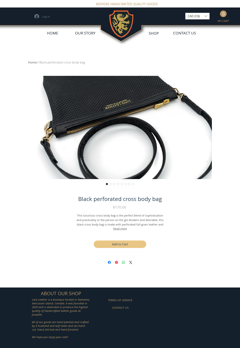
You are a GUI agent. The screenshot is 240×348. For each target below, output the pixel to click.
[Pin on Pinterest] (116, 262)
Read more (120, 228)
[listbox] (197, 16)
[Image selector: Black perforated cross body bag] (107, 184)
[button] (197, 16)
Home (32, 62)
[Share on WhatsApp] (123, 262)
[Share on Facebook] (109, 262)
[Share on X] (130, 262)
